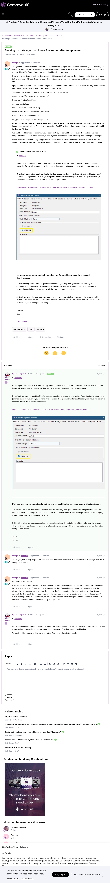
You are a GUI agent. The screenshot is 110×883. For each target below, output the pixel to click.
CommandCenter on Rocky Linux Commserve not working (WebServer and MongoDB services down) (51, 724)
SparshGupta (18, 374)
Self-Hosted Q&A (12, 728)
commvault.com (100, 5)
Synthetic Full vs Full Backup (18, 747)
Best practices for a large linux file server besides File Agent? (33, 732)
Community (7, 36)
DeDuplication (19, 329)
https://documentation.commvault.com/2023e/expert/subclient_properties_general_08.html (54, 187)
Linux (31, 329)
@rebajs (22, 155)
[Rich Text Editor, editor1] (55, 679)
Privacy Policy (13, 879)
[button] (3, 15)
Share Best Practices (13, 720)
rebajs (15, 63)
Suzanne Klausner (19, 827)
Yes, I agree (60, 874)
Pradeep (14, 835)
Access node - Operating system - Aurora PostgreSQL (29, 740)
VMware (40, 329)
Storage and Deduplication (49, 36)
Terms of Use (27, 879)
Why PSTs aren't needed (16, 716)
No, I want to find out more (87, 874)
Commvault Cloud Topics (24, 36)
